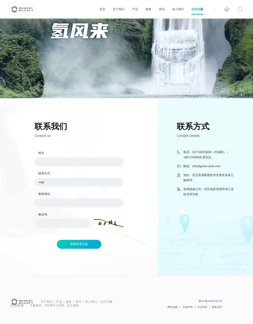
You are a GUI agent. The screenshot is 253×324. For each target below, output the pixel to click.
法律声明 (187, 307)
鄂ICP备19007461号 (210, 301)
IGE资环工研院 (54, 305)
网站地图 (172, 307)
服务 (148, 9)
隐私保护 (217, 307)
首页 (102, 9)
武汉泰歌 (73, 305)
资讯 (162, 9)
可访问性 (202, 307)
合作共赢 (197, 9)
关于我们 (119, 9)
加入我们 (178, 9)
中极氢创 (36, 305)
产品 (135, 9)
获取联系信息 (79, 244)
